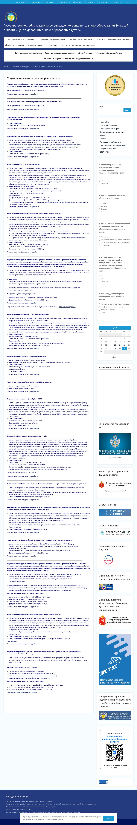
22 (124, 345)
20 (115, 345)
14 (120, 341)
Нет (102, 181)
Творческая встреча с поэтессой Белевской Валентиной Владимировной (31, 807)
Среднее (104, 209)
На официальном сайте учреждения (113, 307)
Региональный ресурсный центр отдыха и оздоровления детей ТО (68, 59)
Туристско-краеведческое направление (60, 53)
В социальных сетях (108, 310)
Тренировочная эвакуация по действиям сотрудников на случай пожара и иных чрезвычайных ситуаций (43, 812)
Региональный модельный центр (109, 53)
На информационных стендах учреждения (115, 304)
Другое (103, 312)
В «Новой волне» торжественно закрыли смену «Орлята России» (29, 801)
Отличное (104, 203)
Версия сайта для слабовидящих (84, 45)
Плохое (103, 212)
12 (110, 341)
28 (120, 348)
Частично (104, 183)
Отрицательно (106, 245)
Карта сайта (65, 45)
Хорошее (104, 206)
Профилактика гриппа (108, 149)
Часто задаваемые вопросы (110, 129)
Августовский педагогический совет (19, 809)
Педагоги (117, 2)
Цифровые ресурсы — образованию (112, 145)
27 (115, 348)
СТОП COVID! (104, 152)
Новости (103, 139)
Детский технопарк (85, 53)
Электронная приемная (108, 125)
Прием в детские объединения (110, 142)
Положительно (106, 237)
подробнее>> (33, 472)
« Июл (114, 357)
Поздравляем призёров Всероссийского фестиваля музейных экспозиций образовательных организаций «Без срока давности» (51, 804)
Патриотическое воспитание (118, 39)
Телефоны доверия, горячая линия (112, 132)
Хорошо (109, 818)
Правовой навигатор (36, 45)
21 (120, 345)
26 (110, 348)
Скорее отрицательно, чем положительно (115, 242)
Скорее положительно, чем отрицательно (115, 240)
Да (102, 178)
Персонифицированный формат (53, 39)
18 (106, 345)
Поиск (101, 106)
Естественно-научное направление (28, 53)
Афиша (102, 135)
